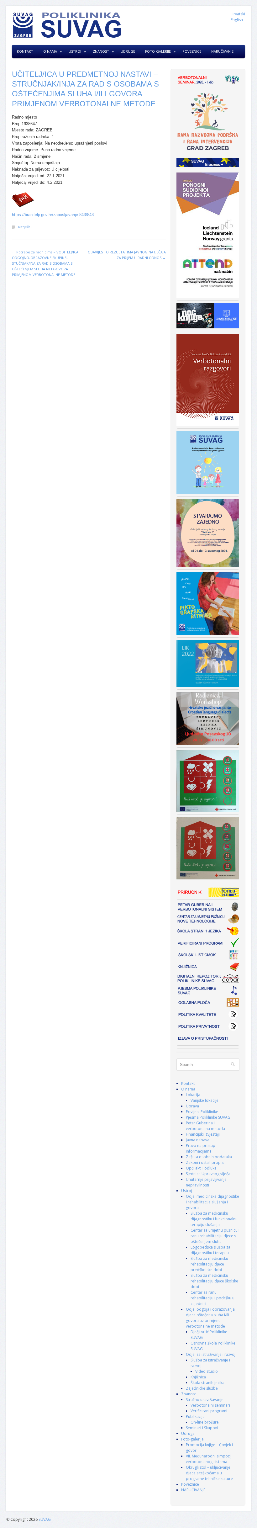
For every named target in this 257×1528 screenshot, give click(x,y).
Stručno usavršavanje (204, 1399)
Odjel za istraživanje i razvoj (210, 1354)
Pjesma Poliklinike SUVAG (208, 1117)
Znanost (101, 51)
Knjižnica (198, 1377)
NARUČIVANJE (222, 51)
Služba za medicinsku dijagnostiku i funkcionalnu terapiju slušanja (214, 1219)
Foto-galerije (158, 51)
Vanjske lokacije (204, 1100)
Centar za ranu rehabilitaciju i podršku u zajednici (212, 1298)
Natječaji (25, 227)
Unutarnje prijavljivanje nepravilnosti (206, 1182)
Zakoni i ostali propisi (205, 1162)
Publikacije (195, 1416)
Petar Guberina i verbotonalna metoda (205, 1125)
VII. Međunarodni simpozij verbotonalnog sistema (209, 1458)
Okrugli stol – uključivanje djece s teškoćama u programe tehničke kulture (209, 1473)
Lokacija (193, 1094)
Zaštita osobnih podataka (209, 1156)
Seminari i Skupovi (202, 1427)
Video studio (206, 1371)
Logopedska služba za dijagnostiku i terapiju (210, 1249)
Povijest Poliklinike (202, 1111)
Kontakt (25, 51)
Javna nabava (197, 1140)
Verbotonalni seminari (210, 1405)
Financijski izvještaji (203, 1134)
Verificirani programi (209, 1411)
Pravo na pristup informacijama (200, 1148)
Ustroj (75, 51)
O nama (50, 51)
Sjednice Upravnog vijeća (208, 1173)
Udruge (128, 51)
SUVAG (45, 1519)
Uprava (192, 1106)
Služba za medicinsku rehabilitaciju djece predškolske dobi (209, 1264)
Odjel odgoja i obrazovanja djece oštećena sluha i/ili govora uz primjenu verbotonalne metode (210, 1318)
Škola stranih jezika (207, 1382)
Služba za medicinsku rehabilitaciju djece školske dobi (214, 1281)
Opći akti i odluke (201, 1168)
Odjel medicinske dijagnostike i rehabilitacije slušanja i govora (212, 1202)
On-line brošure (205, 1422)
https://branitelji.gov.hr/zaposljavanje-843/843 (53, 214)
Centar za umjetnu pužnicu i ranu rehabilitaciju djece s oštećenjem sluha (215, 1236)
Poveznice (191, 51)
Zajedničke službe (202, 1388)
